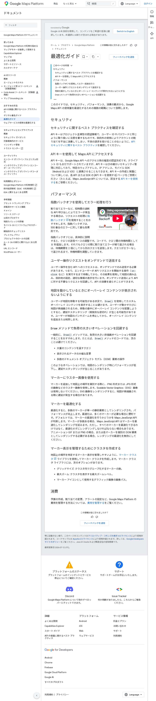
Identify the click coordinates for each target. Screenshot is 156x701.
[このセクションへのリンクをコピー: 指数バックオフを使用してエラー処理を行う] (115, 202)
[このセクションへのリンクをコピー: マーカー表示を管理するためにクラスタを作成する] (124, 449)
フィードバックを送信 (123, 57)
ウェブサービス (86, 636)
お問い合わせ (119, 626)
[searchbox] (20, 25)
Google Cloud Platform (55, 672)
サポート (117, 631)
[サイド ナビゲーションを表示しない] (37, 695)
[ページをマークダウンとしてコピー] (93, 56)
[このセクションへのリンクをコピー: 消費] (61, 492)
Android (83, 621)
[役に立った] (131, 45)
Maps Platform (32, 4)
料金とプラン (119, 621)
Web (81, 631)
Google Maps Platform (84, 45)
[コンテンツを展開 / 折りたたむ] (71, 65)
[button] (20, 87)
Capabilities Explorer (54, 626)
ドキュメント (13, 13)
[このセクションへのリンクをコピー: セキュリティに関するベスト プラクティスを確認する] (127, 128)
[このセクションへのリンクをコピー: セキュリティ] (76, 120)
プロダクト (66, 45)
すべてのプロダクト (54, 682)
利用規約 (117, 636)
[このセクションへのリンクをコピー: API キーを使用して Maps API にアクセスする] (116, 154)
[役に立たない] (135, 45)
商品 (55, 3)
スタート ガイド (52, 631)
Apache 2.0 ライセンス (83, 539)
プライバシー (62, 694)
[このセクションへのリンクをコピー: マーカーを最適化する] (84, 404)
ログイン (148, 3)
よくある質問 (51, 621)
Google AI (49, 677)
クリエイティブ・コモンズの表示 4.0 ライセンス (109, 536)
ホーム (54, 45)
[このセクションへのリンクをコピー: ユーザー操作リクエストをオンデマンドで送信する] (124, 261)
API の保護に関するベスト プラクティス (59, 637)
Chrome (48, 662)
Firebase (49, 667)
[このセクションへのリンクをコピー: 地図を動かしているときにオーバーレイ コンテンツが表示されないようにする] (75, 295)
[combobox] (101, 3)
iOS (80, 626)
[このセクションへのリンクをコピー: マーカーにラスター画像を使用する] (102, 378)
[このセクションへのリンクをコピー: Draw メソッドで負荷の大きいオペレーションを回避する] (131, 328)
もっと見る (68, 3)
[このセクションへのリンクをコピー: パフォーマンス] (79, 194)
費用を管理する (95, 502)
